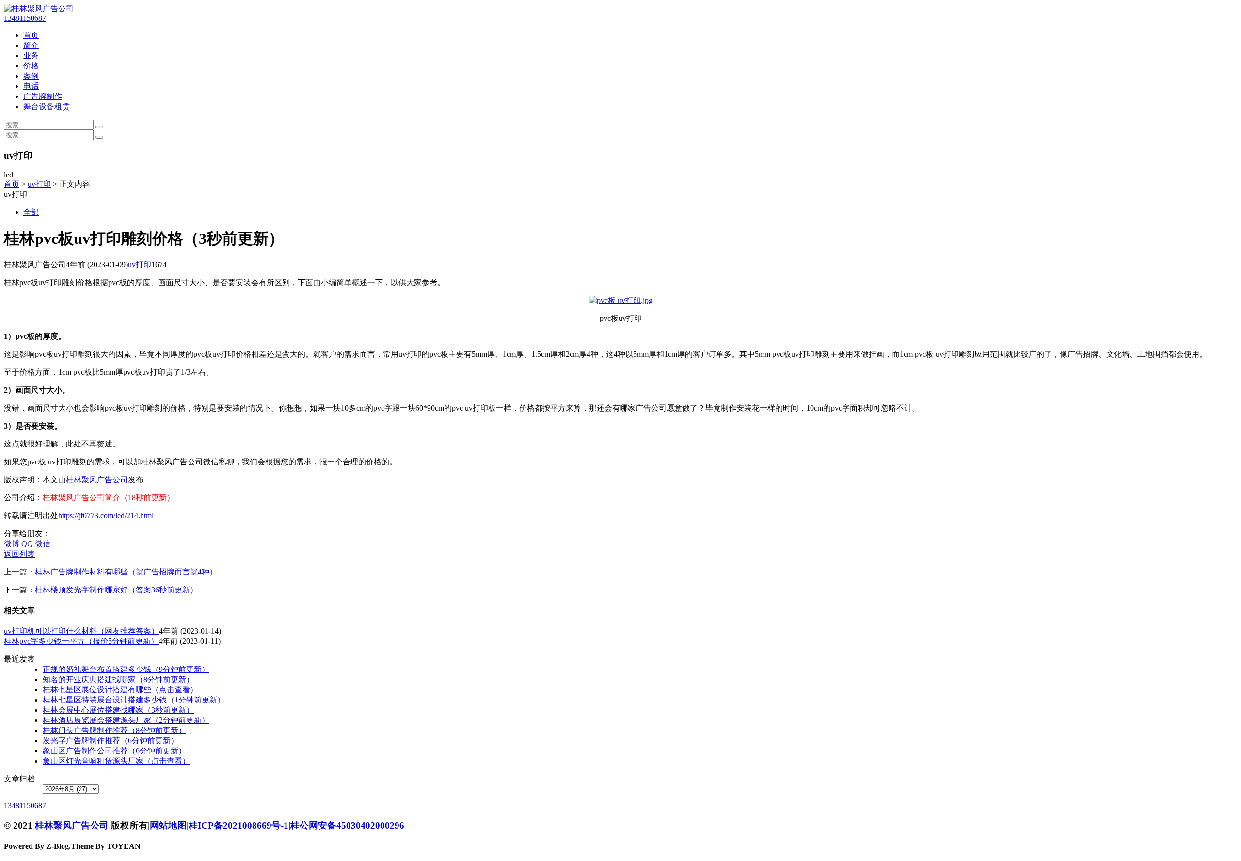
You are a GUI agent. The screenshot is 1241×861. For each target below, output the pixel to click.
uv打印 (39, 184)
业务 (31, 55)
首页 (31, 35)
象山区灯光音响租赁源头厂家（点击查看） (116, 761)
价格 (31, 66)
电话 (31, 86)
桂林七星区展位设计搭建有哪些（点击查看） (120, 690)
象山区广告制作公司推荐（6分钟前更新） (114, 751)
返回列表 (19, 554)
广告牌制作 (42, 96)
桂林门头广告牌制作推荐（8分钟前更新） (114, 730)
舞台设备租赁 (46, 106)
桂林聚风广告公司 (97, 480)
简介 (31, 45)
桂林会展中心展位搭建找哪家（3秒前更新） (118, 710)
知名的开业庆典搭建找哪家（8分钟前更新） (118, 679)
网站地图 (168, 825)
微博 (11, 544)
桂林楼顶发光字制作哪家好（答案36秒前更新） (116, 590)
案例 (31, 76)
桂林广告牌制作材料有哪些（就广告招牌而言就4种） (126, 572)
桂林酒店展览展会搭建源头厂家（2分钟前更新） (126, 720)
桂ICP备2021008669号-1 (238, 825)
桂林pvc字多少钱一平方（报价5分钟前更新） (81, 641)
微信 (42, 544)
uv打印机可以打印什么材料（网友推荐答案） (81, 631)
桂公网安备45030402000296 (347, 825)
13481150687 (25, 18)
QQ (27, 544)
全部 (31, 212)
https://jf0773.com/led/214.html (106, 515)
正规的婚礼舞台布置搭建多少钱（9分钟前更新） (126, 669)
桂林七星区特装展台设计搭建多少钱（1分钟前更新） (134, 700)
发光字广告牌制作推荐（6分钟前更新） (110, 740)
